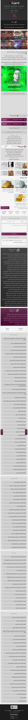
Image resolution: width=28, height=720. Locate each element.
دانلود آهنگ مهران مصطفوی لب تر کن (18, 343)
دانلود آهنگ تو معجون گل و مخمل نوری (18, 360)
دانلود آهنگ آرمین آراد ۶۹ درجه (20, 404)
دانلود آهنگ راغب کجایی (21, 646)
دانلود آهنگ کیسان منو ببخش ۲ (19, 643)
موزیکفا (14, 2)
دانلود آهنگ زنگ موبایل (21, 432)
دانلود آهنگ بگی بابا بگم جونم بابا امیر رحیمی (17, 374)
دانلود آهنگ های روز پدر (21, 473)
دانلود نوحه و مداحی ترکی (21, 591)
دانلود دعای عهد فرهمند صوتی (20, 601)
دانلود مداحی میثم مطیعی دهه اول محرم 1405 (17, 580)
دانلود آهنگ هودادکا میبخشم (20, 357)
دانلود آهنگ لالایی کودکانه (20, 438)
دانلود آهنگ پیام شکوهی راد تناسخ (19, 533)
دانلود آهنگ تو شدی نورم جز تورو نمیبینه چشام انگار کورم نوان (14, 631)
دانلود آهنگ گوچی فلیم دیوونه (19, 408)
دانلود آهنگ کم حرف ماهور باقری (19, 660)
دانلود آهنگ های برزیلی (21, 462)
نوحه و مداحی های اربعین (21, 598)
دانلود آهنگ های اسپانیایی (20, 449)
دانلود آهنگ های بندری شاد (20, 442)
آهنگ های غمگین (11, 212)
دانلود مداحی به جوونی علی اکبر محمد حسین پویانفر (15, 587)
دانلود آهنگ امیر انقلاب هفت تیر (19, 367)
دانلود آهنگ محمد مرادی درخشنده (19, 389)
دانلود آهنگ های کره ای (21, 452)
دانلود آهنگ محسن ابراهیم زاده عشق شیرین (17, 663)
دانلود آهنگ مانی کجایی (21, 621)
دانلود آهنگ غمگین (22, 411)
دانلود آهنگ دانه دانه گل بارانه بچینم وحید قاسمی (16, 653)
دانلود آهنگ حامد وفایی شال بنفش (19, 687)
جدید (15, 56)
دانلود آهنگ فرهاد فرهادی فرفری (19, 627)
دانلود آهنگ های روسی (21, 456)
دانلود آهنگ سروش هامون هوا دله (19, 677)
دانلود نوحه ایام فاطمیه (21, 421)
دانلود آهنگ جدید (22, 701)
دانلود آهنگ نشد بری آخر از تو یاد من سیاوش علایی (16, 371)
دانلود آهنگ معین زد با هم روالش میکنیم (17, 516)
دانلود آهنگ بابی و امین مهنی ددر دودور (18, 485)
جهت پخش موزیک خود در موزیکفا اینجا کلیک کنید (14, 27)
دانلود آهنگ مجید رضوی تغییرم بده (19, 520)
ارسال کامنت (14, 234)
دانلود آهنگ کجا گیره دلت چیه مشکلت (18, 350)
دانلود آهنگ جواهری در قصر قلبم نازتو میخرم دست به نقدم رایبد (14, 393)
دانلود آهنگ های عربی (21, 445)
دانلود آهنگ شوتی (22, 435)
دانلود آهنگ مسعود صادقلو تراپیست (18, 547)
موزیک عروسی (23, 697)
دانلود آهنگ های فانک (21, 506)
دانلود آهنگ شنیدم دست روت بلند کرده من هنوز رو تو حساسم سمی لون (15, 385)
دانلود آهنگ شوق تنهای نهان (20, 673)
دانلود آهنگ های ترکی (21, 428)
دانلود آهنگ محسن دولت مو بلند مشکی (18, 684)
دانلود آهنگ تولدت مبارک (21, 414)
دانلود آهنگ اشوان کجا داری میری (19, 617)
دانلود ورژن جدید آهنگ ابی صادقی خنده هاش (16, 52)
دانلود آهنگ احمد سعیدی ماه (20, 636)
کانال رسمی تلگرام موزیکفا (14, 128)
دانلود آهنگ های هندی (21, 459)
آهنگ (19, 53)
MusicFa (12, 22)
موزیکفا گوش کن (4, 207)
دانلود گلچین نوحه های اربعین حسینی (18, 556)
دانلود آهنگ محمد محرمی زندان (19, 496)
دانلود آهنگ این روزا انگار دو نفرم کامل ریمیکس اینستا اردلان (15, 339)
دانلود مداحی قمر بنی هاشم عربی (19, 584)
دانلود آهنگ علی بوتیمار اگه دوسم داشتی (17, 503)
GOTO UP (15, 707)
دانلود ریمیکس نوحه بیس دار (20, 594)
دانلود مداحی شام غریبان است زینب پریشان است (16, 567)
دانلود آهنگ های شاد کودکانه (20, 466)
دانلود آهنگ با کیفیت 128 (18, 124)
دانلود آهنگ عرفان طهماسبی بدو (19, 527)
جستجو (14, 18)
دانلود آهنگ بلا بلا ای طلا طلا (20, 397)
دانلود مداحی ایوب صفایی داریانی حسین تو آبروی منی (15, 560)
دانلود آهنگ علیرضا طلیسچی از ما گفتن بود (17, 509)
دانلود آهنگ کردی (22, 418)
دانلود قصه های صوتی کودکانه (19, 469)
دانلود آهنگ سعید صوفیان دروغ (19, 690)
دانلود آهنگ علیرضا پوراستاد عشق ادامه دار (17, 656)
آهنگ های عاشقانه (4, 212)
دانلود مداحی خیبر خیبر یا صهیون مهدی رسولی (17, 540)
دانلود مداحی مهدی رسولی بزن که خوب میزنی (17, 513)
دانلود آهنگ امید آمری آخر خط (20, 347)
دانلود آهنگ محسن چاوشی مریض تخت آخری (17, 537)
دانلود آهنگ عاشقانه (21, 425)
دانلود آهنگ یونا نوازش (21, 667)
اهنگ (5, 57)
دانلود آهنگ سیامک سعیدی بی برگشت (18, 489)
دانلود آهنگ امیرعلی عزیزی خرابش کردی (18, 670)
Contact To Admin (14, 714)
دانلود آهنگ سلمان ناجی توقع (20, 680)
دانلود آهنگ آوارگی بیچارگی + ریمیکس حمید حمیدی (15, 353)
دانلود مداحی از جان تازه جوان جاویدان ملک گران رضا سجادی (14, 563)
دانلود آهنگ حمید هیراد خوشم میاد (19, 544)
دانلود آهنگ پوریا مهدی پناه (20, 377)
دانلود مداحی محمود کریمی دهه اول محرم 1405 (16, 577)
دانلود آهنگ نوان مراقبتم (21, 624)
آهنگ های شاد (24, 212)
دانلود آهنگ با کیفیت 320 (18, 119)
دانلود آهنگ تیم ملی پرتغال (20, 381)
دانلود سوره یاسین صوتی (21, 608)
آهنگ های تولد (17, 212)
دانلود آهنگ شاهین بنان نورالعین (19, 649)
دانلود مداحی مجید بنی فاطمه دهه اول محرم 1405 (16, 574)
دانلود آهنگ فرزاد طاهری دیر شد (19, 492)
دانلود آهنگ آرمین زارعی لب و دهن (19, 523)
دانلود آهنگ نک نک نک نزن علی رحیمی (18, 364)
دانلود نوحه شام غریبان (21, 570)
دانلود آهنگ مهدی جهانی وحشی (19, 639)
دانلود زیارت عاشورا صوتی (21, 604)
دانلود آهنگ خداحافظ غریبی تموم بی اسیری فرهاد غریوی (15, 401)
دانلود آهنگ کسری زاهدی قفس (19, 499)
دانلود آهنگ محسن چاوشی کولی (19, 530)
